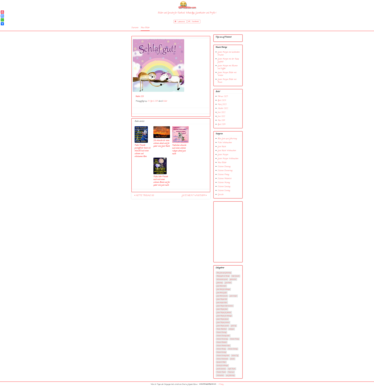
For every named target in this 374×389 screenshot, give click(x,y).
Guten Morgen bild (222, 299)
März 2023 (222, 104)
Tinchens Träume (221, 372)
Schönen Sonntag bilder (223, 356)
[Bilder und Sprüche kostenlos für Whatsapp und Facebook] (187, 5)
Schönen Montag (224, 182)
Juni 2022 (221, 112)
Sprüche (220, 194)
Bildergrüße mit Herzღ (223, 276)
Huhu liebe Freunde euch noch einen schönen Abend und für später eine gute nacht (161, 181)
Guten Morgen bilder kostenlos (225, 306)
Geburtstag (219, 283)
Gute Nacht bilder (221, 286)
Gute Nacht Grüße (222, 293)
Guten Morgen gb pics (222, 319)
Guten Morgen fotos (222, 309)
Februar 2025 (223, 96)
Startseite (134, 27)
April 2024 (222, 100)
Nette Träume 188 (144, 195)
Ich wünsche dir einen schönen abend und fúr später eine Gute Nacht (161, 143)
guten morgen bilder (222, 303)
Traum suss (231, 372)
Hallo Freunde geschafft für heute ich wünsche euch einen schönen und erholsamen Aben (142, 151)
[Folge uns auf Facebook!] (193, 23)
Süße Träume (231, 369)
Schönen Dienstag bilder (223, 336)
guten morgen (233, 296)
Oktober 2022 (223, 108)
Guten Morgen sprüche (223, 326)
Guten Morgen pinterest (223, 322)
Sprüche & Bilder (221, 362)
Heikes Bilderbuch (221, 329)
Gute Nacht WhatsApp (194, 195)
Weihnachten (220, 375)
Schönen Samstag (224, 186)
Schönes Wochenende (222, 359)
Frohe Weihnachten (225, 142)
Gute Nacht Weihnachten (227, 150)
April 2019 (221, 124)
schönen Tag (235, 356)
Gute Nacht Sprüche (222, 296)
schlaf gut (231, 329)
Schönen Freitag (223, 174)
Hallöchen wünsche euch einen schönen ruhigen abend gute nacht (179, 149)
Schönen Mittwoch (224, 178)
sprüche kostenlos (221, 369)
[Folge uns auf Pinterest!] (180, 23)
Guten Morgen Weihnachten (228, 158)
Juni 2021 (221, 116)
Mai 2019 (221, 120)
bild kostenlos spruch (222, 279)
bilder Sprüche (235, 276)
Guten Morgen (223, 154)
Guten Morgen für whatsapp (224, 316)
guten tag (233, 326)
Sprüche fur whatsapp (222, 366)
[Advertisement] (228, 232)
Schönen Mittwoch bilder (223, 346)
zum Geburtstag (230, 375)
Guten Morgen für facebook (224, 313)
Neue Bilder (145, 27)
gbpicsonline (233, 279)
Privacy (221, 384)
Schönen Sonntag (224, 190)
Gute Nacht (222, 146)
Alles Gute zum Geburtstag (227, 138)
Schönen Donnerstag (225, 170)
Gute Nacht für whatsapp (223, 289)
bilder (165, 101)
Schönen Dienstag (224, 166)
